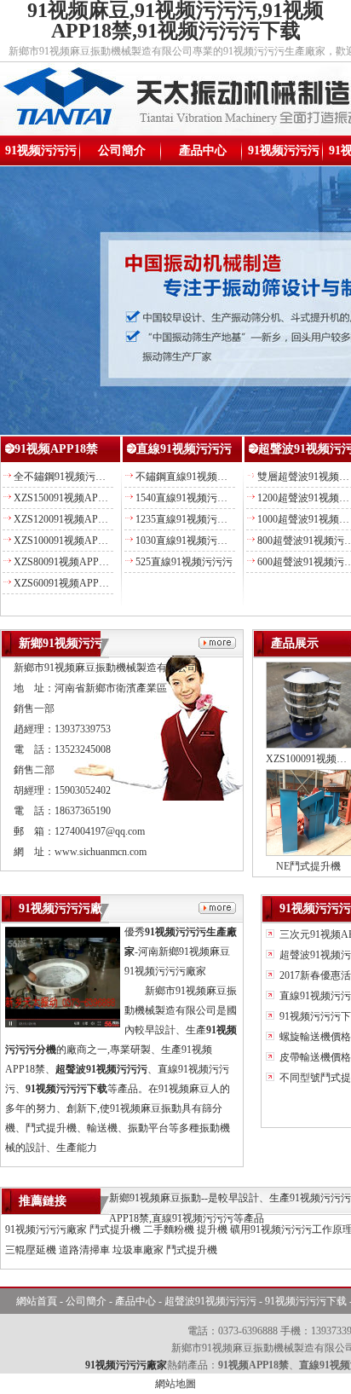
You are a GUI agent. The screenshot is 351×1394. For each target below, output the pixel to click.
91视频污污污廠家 (46, 1229)
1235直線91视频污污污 (186, 519)
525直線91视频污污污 (184, 562)
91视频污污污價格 (283, 154)
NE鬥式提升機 (308, 866)
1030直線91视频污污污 (186, 541)
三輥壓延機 (30, 1250)
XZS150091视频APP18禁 (69, 498)
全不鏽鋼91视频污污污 (65, 477)
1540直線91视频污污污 (186, 498)
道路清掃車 (84, 1250)
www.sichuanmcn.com (101, 852)
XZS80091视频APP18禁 (66, 562)
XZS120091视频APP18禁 (69, 519)
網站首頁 (36, 1301)
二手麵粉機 (168, 1229)
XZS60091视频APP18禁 (66, 583)
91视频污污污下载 (306, 1301)
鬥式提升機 (115, 1229)
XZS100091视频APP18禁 (69, 541)
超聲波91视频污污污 (210, 1301)
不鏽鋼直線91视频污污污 (191, 477)
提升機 (212, 1229)
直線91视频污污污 (184, 448)
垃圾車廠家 (138, 1250)
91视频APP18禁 (56, 448)
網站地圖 (175, 1384)
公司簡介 (122, 150)
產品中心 (203, 150)
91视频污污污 (41, 150)
